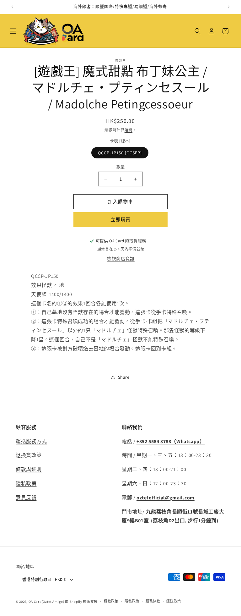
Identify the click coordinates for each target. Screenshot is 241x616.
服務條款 (153, 601)
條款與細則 (29, 469)
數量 (120, 166)
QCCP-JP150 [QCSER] (120, 153)
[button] (13, 31)
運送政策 (173, 601)
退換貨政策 (29, 455)
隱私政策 (26, 483)
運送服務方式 (31, 441)
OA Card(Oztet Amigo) (46, 601)
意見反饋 (26, 497)
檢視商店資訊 (121, 258)
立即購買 (120, 220)
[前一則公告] (12, 7)
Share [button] (124, 377)
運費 (128, 130)
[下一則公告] (229, 7)
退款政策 (111, 601)
